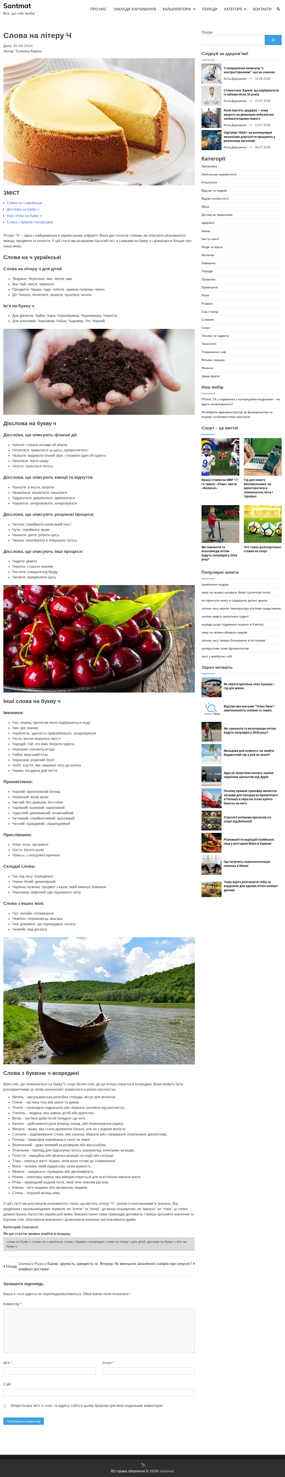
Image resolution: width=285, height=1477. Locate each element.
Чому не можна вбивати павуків (224, 632)
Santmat (17, 6)
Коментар (12, 1304)
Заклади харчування (135, 9)
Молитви (208, 255)
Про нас (98, 9)
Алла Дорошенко (235, 78)
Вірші (205, 207)
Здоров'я (208, 223)
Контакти (262, 9)
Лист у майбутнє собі (217, 656)
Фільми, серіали (213, 360)
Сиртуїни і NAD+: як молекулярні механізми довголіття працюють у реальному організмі (249, 137)
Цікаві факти (211, 376)
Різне (205, 296)
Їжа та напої (210, 239)
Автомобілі (209, 166)
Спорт (206, 328)
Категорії (233, 9)
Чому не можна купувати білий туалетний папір (236, 592)
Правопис (209, 279)
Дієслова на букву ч (23, 209)
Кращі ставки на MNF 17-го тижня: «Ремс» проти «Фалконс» (220, 484)
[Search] (278, 9)
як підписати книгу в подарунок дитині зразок (234, 600)
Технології (209, 344)
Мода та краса (212, 247)
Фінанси (207, 368)
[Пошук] (273, 40)
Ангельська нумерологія (219, 175)
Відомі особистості (215, 199)
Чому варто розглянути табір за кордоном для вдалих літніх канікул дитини (251, 886)
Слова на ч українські (24, 203)
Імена (206, 231)
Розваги (207, 304)
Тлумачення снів (214, 352)
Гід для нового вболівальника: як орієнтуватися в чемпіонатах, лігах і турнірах (258, 488)
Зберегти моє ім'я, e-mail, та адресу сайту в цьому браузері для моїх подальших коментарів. (86, 1405)
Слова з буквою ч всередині (30, 222)
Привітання (210, 287)
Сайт (7, 1384)
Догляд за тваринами (217, 215)
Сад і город (210, 312)
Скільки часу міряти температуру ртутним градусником (241, 608)
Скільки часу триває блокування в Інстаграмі (233, 640)
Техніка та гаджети (215, 336)
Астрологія (209, 183)
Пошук (207, 32)
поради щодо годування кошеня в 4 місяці (232, 624)
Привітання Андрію (215, 584)
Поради (210, 9)
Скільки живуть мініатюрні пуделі (225, 616)
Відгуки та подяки (214, 191)
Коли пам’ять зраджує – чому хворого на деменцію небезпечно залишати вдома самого (249, 115)
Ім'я (7, 1362)
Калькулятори (177, 9)
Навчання (30, 1227)
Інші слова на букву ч (24, 215)
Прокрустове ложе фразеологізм (225, 648)
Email (108, 1362)
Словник (208, 320)
